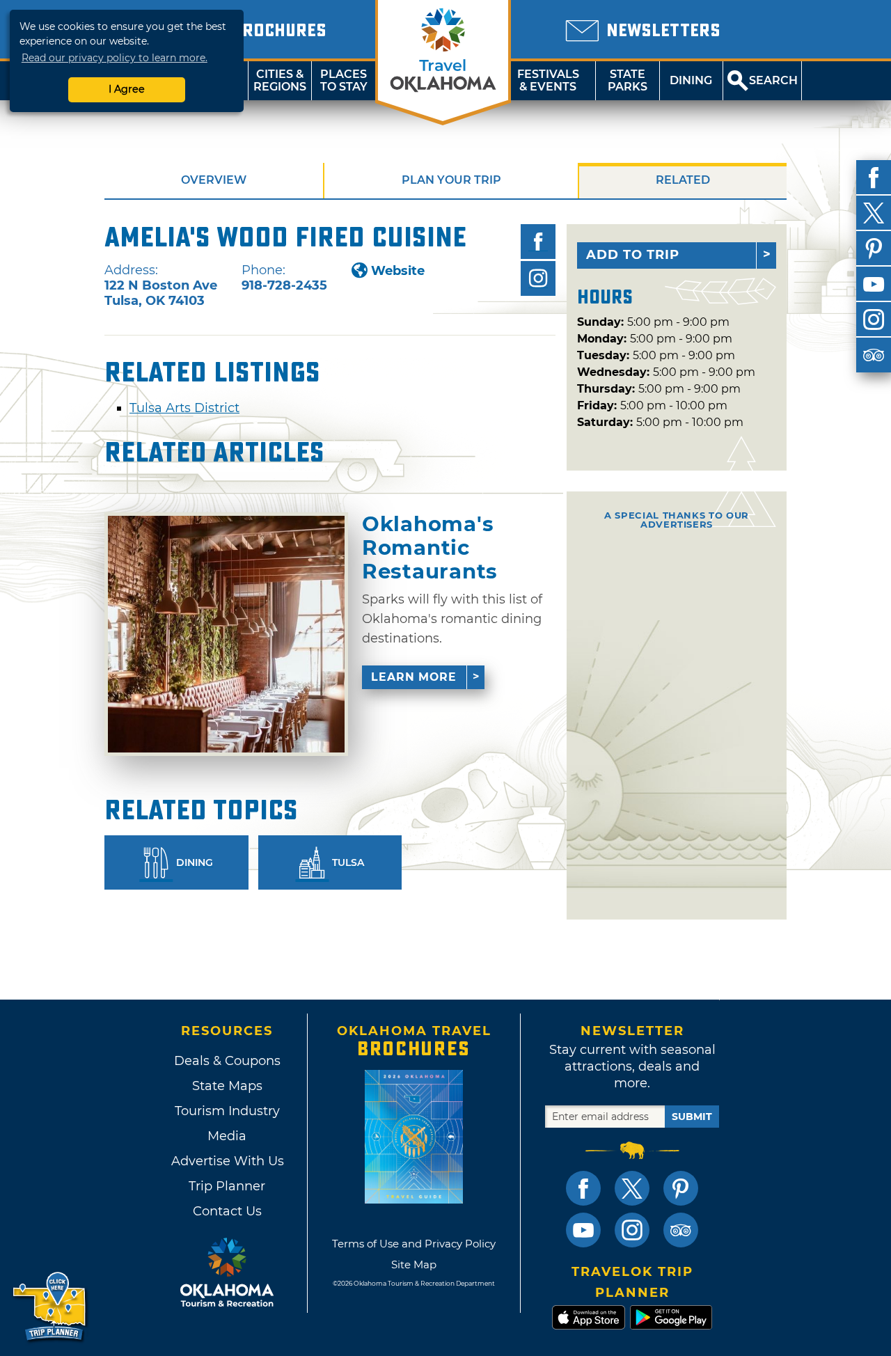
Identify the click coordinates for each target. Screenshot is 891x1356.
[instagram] (873, 319)
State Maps (227, 1086)
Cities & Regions (279, 80)
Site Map (413, 1264)
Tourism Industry (227, 1111)
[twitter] (873, 213)
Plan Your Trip (451, 180)
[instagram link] (632, 1230)
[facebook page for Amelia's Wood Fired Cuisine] (538, 241)
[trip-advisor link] (680, 1230)
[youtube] (873, 284)
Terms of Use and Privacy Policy (414, 1243)
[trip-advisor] (873, 355)
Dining (691, 80)
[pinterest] (873, 248)
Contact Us (227, 1211)
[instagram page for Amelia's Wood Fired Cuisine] (538, 278)
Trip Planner (227, 1186)
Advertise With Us (227, 1161)
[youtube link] (583, 1230)
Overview (213, 180)
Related (683, 180)
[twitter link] (632, 1188)
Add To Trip (632, 254)
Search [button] (773, 80)
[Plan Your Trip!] (50, 1307)
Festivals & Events (548, 80)
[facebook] (873, 177)
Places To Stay (344, 80)
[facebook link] (583, 1188)
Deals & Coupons (227, 1061)
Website (398, 270)
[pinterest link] (680, 1188)
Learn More (414, 677)
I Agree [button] (127, 89)
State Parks (627, 80)
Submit (692, 1116)
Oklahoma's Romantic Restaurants (430, 547)
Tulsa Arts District (184, 408)
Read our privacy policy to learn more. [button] (114, 58)
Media (226, 1136)
